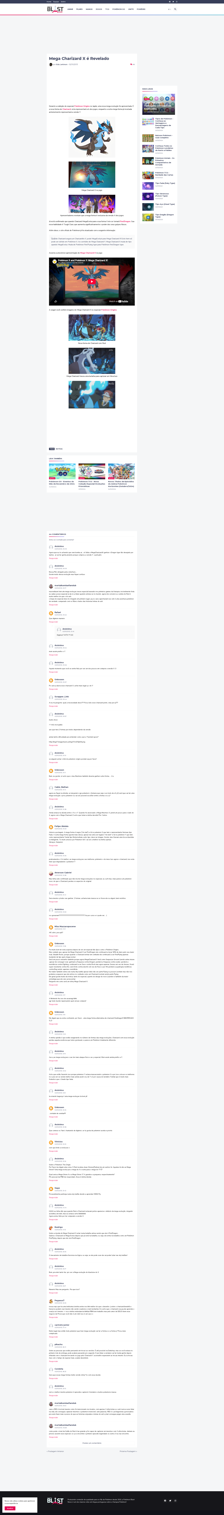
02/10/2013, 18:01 (60, 1347)
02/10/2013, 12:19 (60, 1054)
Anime (70, 9)
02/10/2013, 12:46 (68, 631)
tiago (57, 1188)
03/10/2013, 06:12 (60, 1405)
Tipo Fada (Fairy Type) (165, 183)
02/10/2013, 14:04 (60, 1207)
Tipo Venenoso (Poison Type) (162, 195)
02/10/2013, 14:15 (60, 1230)
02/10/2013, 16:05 (60, 1303)
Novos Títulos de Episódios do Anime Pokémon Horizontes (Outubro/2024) (121, 483)
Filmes (79, 9)
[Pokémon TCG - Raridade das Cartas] (148, 175)
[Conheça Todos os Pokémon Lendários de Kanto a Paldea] (148, 148)
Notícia (59, 449)
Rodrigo (59, 1227)
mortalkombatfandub (65, 585)
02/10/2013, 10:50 (60, 912)
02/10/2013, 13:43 (60, 1190)
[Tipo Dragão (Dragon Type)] (148, 217)
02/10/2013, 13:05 (60, 1110)
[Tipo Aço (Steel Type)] (148, 207)
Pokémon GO (118, 9)
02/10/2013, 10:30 (60, 829)
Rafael (58, 612)
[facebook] (169, 1)
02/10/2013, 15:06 (60, 1252)
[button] (170, 9)
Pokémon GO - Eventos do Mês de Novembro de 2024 (62, 482)
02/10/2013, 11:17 (60, 995)
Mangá (89, 9)
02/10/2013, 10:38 (60, 875)
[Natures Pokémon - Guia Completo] (148, 138)
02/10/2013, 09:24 (61, 648)
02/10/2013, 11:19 (60, 1014)
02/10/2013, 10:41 (60, 895)
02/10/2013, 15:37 (60, 1286)
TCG (107, 9)
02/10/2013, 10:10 (60, 755)
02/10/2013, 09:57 (60, 716)
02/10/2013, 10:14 (60, 790)
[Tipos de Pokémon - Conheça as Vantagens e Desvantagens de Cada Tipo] (148, 121)
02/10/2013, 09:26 (61, 665)
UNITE (131, 9)
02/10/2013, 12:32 (60, 1071)
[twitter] (173, 1)
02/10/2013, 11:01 (60, 929)
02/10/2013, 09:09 (61, 549)
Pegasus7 (59, 1300)
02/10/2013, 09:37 (61, 682)
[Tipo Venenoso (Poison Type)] (148, 196)
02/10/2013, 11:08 (60, 946)
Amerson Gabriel (63, 873)
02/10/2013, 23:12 (60, 1388)
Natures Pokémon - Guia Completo (164, 136)
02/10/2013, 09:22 (61, 615)
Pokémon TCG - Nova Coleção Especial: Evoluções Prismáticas (92, 483)
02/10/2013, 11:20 (60, 1034)
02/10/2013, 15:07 (60, 1269)
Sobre (63, 2)
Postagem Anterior (56, 1451)
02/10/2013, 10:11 (60, 772)
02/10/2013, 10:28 (60, 809)
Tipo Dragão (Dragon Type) (164, 216)
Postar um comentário (91, 1443)
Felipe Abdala (61, 826)
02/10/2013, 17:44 (60, 1327)
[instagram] (176, 1)
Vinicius (59, 1142)
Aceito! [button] (10, 1508)
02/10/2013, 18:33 (60, 1371)
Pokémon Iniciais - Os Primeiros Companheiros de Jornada (164, 161)
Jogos (99, 9)
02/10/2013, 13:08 (60, 1127)
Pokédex (141, 9)
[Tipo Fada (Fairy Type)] (148, 186)
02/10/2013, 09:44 (61, 699)
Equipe (56, 2)
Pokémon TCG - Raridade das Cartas (164, 174)
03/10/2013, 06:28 (61, 1428)
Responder (53, 558)
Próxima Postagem (128, 1451)
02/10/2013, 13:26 (60, 1161)
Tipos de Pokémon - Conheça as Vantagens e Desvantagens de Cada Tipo (164, 123)
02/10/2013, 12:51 (60, 1093)
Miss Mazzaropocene (65, 926)
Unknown (59, 679)
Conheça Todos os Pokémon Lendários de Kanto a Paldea (164, 148)
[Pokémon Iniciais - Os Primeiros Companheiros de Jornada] (148, 161)
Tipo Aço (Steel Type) (165, 204)
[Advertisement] (112, 34)
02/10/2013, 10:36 (60, 856)
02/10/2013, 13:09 (60, 1144)
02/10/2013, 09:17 (60, 588)
